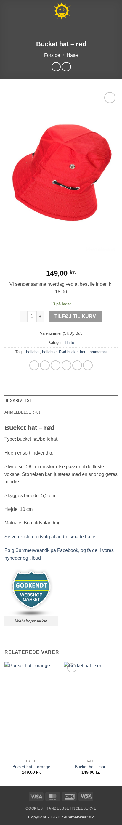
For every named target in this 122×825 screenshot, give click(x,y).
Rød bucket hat (72, 352)
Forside (52, 55)
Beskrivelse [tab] (18, 400)
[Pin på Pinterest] (77, 365)
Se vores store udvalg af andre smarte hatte (49, 536)
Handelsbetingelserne (71, 808)
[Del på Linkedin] (88, 365)
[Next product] (56, 66)
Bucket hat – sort (91, 767)
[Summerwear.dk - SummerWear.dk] (61, 11)
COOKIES (34, 808)
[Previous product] (66, 66)
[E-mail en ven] (66, 365)
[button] (8, 11)
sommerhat (97, 352)
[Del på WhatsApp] (34, 365)
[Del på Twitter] (55, 365)
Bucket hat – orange (31, 767)
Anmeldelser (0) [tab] (22, 412)
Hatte (72, 55)
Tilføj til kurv (75, 316)
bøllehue (49, 352)
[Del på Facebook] (45, 365)
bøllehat (33, 352)
